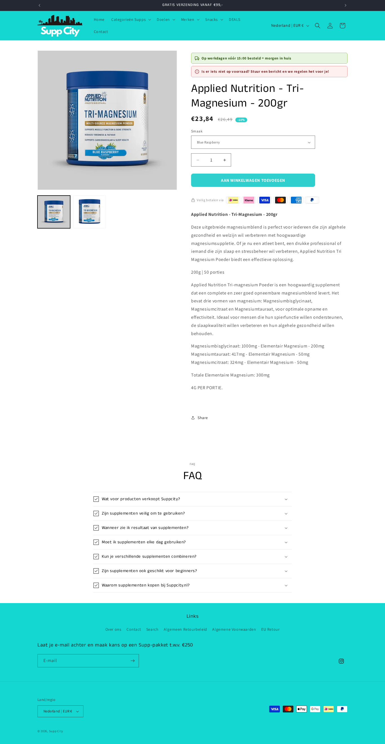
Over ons (113, 629)
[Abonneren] (132, 660)
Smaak (196, 131)
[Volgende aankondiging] (345, 5)
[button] (130, 19)
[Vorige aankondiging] (39, 5)
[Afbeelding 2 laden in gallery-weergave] (89, 212)
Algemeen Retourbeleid (185, 629)
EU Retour (270, 629)
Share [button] (203, 417)
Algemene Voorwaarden (234, 629)
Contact (134, 629)
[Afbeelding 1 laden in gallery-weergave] (53, 212)
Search (152, 629)
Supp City (56, 731)
